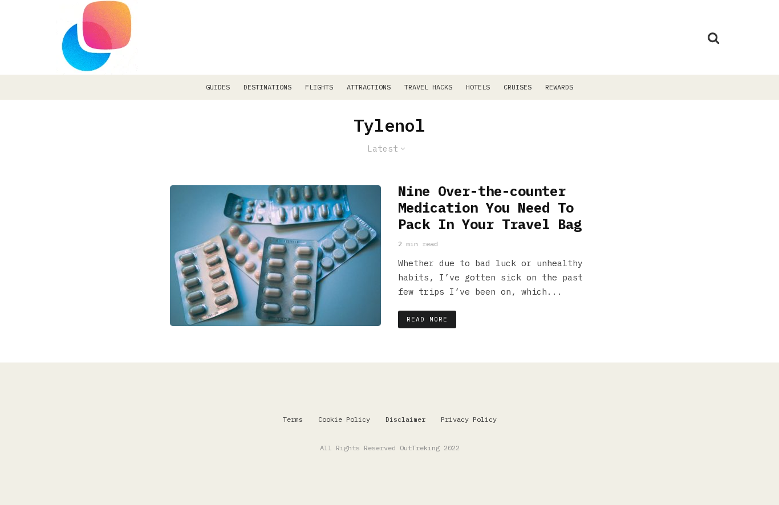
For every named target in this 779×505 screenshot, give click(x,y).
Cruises (517, 87)
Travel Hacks (428, 87)
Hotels (478, 87)
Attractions (369, 87)
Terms (293, 419)
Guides (218, 87)
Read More (427, 319)
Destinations (267, 87)
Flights (319, 87)
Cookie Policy (344, 419)
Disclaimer (405, 419)
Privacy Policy (469, 419)
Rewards (559, 87)
